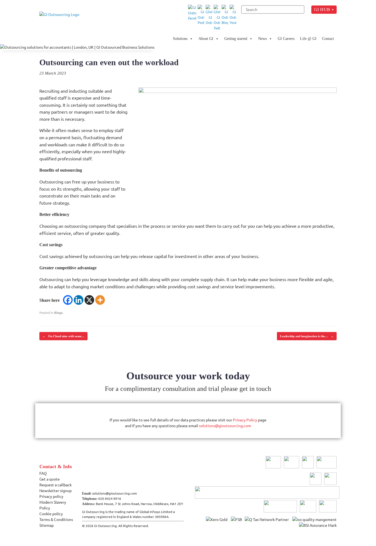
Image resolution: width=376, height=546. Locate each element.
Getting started (235, 39)
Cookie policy (51, 513)
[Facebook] (68, 300)
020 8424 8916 (109, 498)
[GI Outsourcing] (61, 22)
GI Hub (322, 9)
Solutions (180, 39)
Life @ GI (308, 39)
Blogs (58, 312)
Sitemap (46, 525)
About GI (205, 39)
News (262, 39)
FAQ (43, 473)
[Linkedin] (78, 300)
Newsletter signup (55, 490)
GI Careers (286, 39)
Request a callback (55, 484)
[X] (89, 300)
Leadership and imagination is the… (307, 336)
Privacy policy (51, 496)
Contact (328, 39)
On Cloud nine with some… (63, 336)
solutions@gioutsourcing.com (225, 425)
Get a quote (49, 478)
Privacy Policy (245, 419)
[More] (100, 300)
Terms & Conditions (56, 519)
